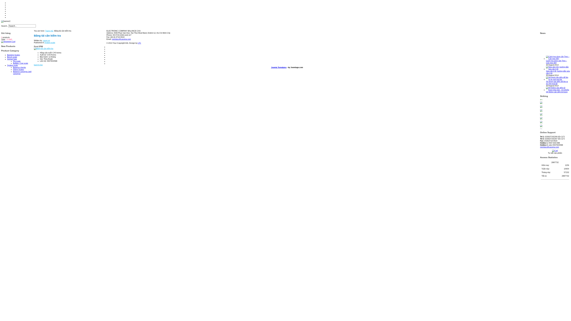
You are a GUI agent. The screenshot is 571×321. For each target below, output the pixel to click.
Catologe (11, 13)
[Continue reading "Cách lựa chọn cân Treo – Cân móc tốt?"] (558, 55)
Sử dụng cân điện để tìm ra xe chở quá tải (557, 78)
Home (9, 3)
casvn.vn (46, 41)
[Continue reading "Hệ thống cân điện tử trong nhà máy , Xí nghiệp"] (558, 86)
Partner (10, 15)
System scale (12, 65)
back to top (38, 65)
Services (10, 9)
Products (10, 7)
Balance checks (19, 67)
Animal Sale (12, 59)
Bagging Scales (13, 55)
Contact (10, 17)
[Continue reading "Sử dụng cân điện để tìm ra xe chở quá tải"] (558, 75)
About (9, 5)
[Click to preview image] (43, 49)
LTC (139, 43)
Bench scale (12, 57)
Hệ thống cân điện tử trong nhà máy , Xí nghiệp (557, 89)
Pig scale (17, 61)
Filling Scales (18, 70)
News (9, 11)
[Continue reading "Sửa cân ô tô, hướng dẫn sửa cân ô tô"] (558, 65)
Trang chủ (49, 31)
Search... (4, 26)
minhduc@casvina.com (549, 147)
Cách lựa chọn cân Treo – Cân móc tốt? (556, 58)
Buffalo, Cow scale (20, 63)
